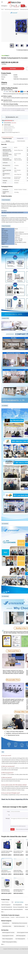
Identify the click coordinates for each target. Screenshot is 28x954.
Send (12, 829)
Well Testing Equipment (21, 935)
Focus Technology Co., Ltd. (16, 948)
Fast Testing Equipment (20, 938)
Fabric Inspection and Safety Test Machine (7, 909)
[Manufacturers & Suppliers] (14, 2)
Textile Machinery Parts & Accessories (19, 923)
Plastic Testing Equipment (7, 938)
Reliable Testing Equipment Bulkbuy (9, 941)
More (2, 944)
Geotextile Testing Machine (6, 907)
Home (2, 9)
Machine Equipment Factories (8, 932)
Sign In (3, 132)
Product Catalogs (19, 902)
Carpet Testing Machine (18, 909)
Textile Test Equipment (5, 904)
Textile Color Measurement (19, 926)
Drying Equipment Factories (7, 935)
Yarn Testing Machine (17, 904)
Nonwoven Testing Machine (18, 907)
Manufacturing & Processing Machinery (12, 9)
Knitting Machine (5, 923)
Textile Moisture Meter (6, 926)
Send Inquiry (13, 68)
